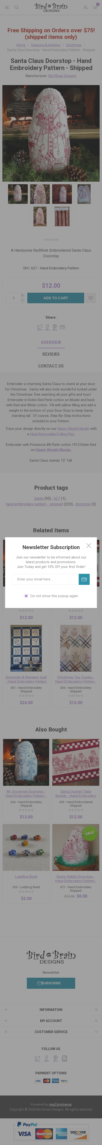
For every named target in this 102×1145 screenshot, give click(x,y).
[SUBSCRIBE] (84, 579)
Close (88, 545)
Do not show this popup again (54, 596)
